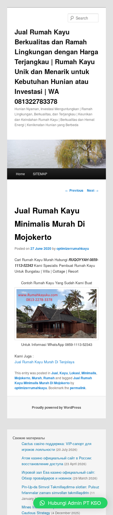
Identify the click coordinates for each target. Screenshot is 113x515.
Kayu (64, 372)
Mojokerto (22, 377)
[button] (70, 502)
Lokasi (74, 372)
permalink (78, 387)
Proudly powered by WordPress (56, 407)
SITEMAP (40, 173)
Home (20, 173)
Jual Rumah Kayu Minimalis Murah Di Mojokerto (53, 380)
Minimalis (88, 372)
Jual (54, 372)
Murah (37, 377)
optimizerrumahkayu (72, 248)
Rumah (49, 377)
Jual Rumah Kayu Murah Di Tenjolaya (44, 361)
